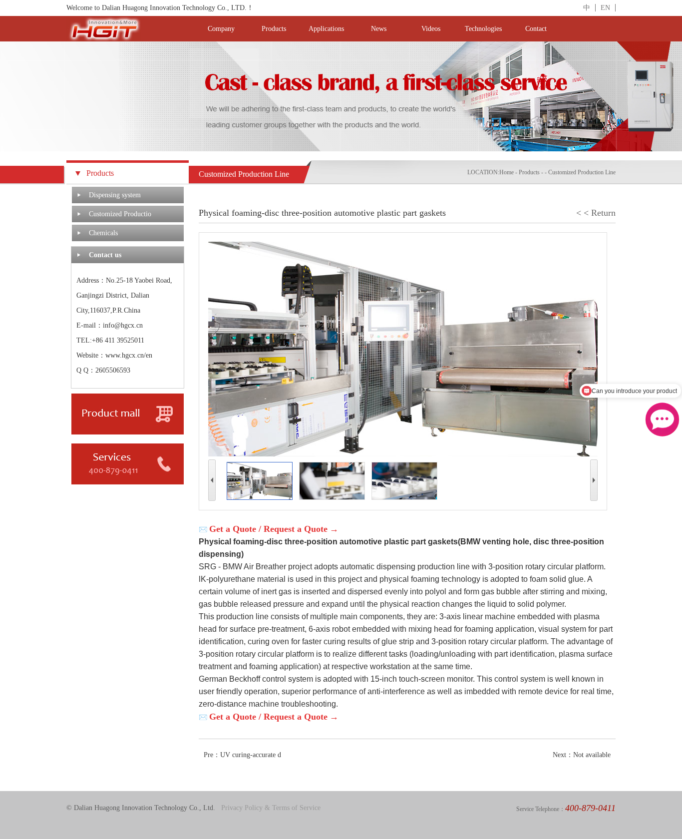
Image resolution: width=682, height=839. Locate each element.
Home (506, 172)
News (378, 28)
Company (221, 28)
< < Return (596, 213)
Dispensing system (115, 195)
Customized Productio (120, 214)
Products (274, 28)
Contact (536, 28)
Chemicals (103, 233)
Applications (326, 28)
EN (605, 7)
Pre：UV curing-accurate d (242, 755)
